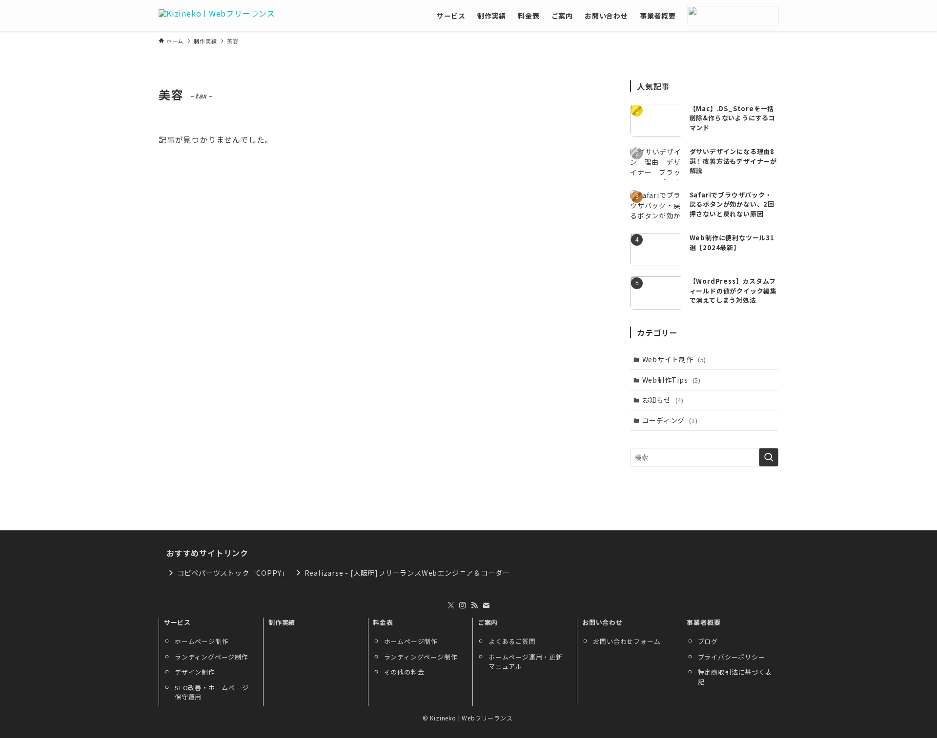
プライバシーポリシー (731, 656)
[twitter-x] (451, 605)
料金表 (383, 622)
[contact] (486, 605)
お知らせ (663, 400)
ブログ (708, 641)
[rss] (474, 605)
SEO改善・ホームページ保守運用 (212, 692)
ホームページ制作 (201, 641)
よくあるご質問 (512, 641)
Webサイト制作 (674, 359)
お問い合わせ (602, 622)
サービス (177, 622)
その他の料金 (404, 672)
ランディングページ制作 (211, 656)
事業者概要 (703, 622)
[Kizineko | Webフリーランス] (217, 15)
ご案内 (488, 622)
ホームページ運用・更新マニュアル (526, 661)
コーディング (670, 420)
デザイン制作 (195, 672)
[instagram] (462, 605)
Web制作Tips (671, 380)
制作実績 (281, 622)
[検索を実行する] (768, 457)
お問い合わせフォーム (626, 641)
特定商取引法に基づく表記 (735, 676)
